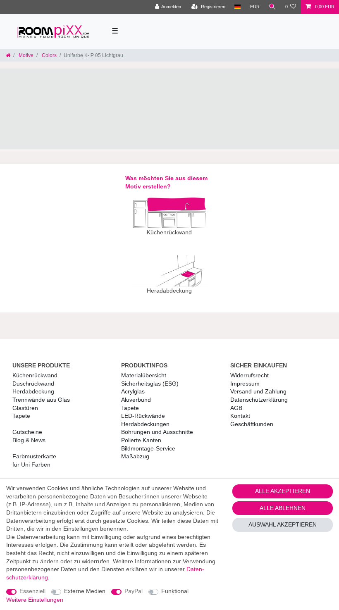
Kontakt (240, 415)
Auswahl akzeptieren (282, 524)
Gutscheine (27, 432)
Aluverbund (136, 399)
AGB (236, 408)
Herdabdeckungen (145, 424)
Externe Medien (84, 591)
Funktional (175, 591)
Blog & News (28, 440)
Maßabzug (135, 456)
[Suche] (272, 7)
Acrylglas (133, 391)
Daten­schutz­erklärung (259, 399)
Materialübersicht (143, 375)
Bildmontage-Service (148, 448)
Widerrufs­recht (249, 375)
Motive (25, 55)
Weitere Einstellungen (34, 599)
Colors (49, 55)
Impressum (245, 383)
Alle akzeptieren (282, 491)
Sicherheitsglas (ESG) (150, 383)
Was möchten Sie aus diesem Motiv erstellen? (166, 182)
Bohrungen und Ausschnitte (157, 432)
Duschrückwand (33, 383)
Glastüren (25, 408)
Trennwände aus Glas (41, 399)
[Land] (237, 7)
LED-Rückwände (143, 415)
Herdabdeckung (33, 391)
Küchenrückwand (34, 375)
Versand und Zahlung (258, 391)
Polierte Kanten (141, 440)
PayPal (133, 591)
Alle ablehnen (283, 508)
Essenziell (32, 591)
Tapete (21, 415)
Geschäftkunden (251, 424)
